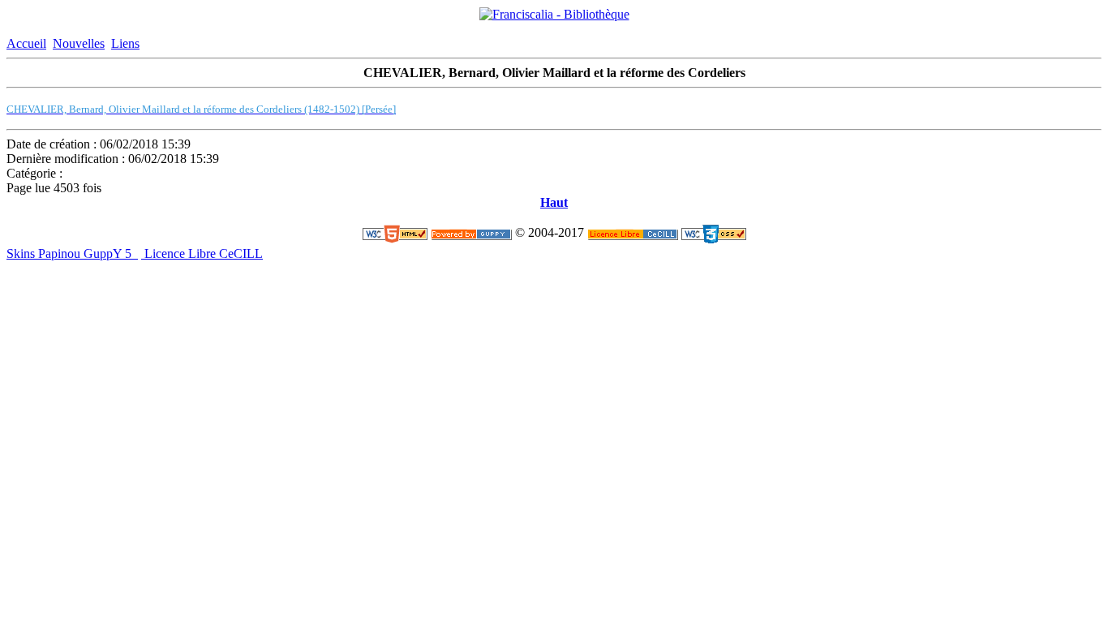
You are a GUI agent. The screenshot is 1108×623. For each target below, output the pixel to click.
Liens (125, 43)
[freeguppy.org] (471, 233)
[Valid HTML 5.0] (395, 233)
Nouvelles (79, 43)
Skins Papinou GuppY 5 (72, 253)
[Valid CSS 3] (713, 233)
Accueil (26, 43)
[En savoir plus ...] (632, 233)
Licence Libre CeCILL (202, 253)
